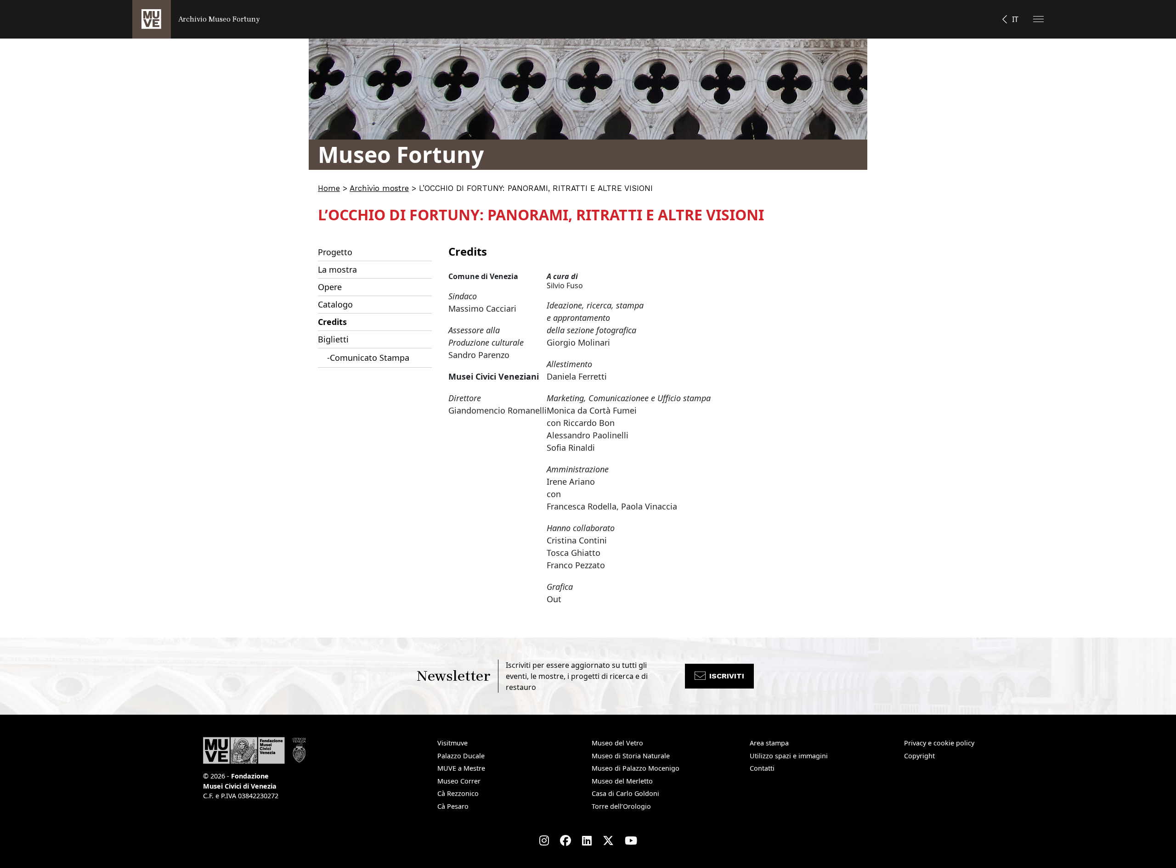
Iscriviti (726, 676)
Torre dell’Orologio (621, 806)
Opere (330, 286)
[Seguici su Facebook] (565, 840)
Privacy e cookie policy (939, 743)
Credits (332, 321)
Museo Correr (459, 781)
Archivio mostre (379, 188)
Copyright (919, 755)
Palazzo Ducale (461, 755)
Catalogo (335, 304)
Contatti (762, 768)
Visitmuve (452, 743)
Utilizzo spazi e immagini (789, 755)
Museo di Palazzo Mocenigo (635, 768)
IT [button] (1015, 19)
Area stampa (769, 743)
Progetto (335, 252)
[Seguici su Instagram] (544, 840)
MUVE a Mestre (461, 768)
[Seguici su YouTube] (631, 840)
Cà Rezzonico (458, 793)
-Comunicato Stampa (368, 357)
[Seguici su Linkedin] (587, 840)
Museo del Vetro (617, 743)
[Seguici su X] (608, 840)
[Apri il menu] (1038, 19)
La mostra (337, 269)
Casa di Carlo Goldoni (625, 793)
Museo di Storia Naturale (631, 755)
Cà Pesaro (453, 806)
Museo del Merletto (622, 781)
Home (329, 188)
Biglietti (333, 339)
